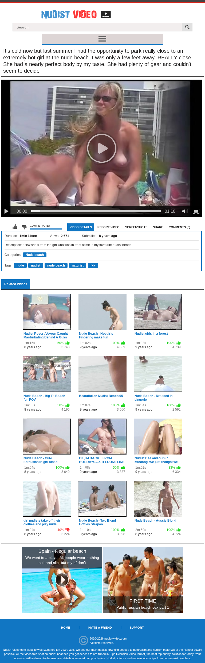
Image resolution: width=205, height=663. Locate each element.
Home (65, 627)
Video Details (81, 227)
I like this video (14, 227)
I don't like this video (24, 227)
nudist (35, 265)
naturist (78, 265)
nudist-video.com (115, 638)
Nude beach (35, 255)
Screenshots (136, 227)
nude (20, 265)
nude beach (56, 265)
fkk (92, 265)
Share (158, 227)
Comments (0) (179, 227)
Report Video (108, 227)
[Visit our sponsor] (62, 580)
